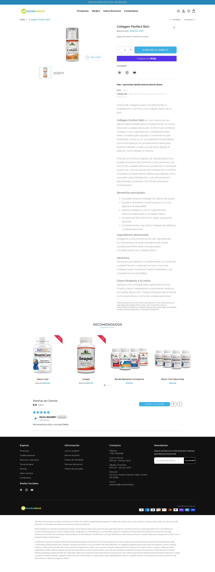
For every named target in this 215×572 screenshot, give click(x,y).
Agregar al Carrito (155, 50)
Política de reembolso (74, 460)
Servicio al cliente (72, 455)
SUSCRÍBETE (191, 460)
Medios (96, 11)
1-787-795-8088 (116, 453)
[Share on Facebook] (119, 72)
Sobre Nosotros (112, 11)
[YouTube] (134, 72)
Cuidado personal (27, 455)
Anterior (177, 19)
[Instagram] (127, 72)
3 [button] (108, 385)
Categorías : (122, 94)
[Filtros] (173, 404)
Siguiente (188, 19)
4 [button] (110, 385)
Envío (119, 36)
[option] (72, 44)
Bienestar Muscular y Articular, (143, 94)
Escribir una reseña (154, 404)
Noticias (23, 469)
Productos (83, 11)
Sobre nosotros (26, 473)
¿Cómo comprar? (72, 451)
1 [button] (104, 385)
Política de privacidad (74, 469)
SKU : (119, 90)
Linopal (86, 379)
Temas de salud (26, 464)
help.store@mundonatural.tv (121, 484)
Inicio (22, 19)
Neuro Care (42, 379)
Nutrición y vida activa (29, 460)
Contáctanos (131, 11)
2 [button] (106, 385)
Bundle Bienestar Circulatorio (129, 379)
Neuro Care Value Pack (172, 379)
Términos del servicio (74, 464)
